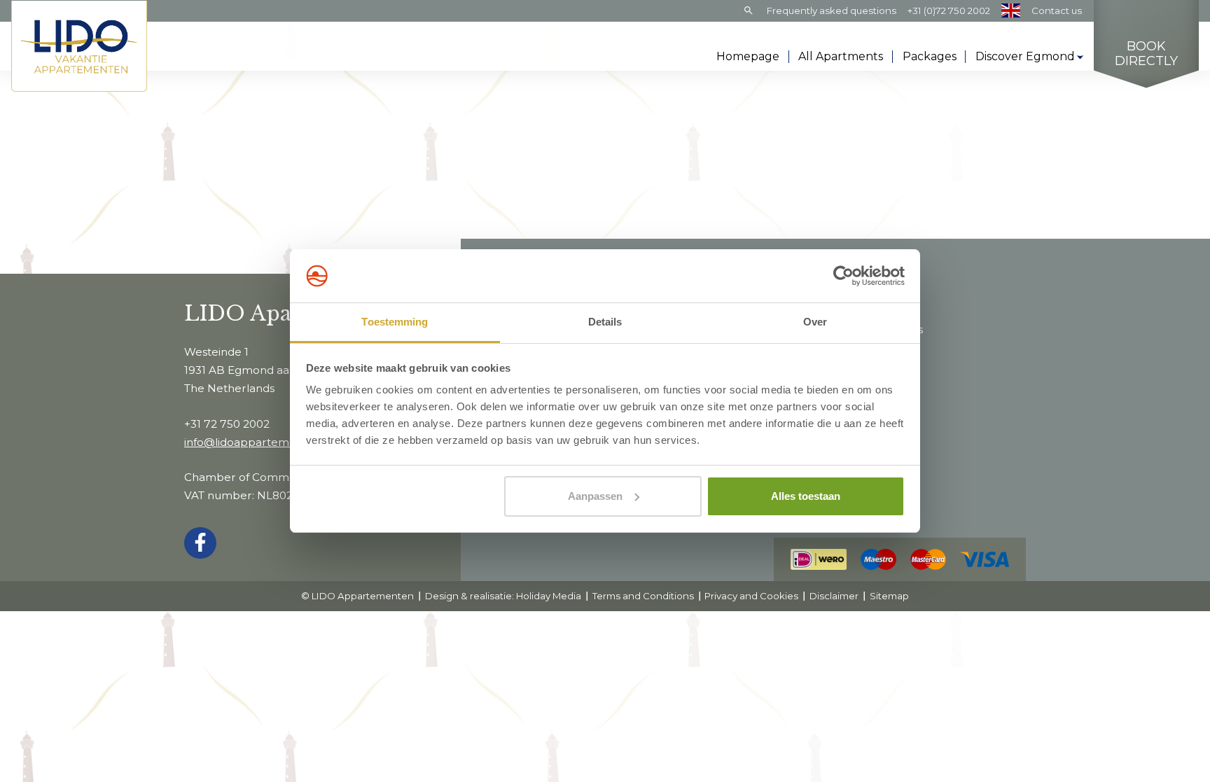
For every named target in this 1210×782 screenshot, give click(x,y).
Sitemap (889, 595)
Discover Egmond (1025, 56)
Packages (930, 56)
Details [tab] (605, 322)
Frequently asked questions (831, 10)
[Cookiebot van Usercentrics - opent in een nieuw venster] (843, 275)
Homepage (747, 56)
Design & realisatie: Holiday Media (503, 595)
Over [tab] (815, 322)
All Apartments (840, 56)
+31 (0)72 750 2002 (949, 10)
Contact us (1056, 10)
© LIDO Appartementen (357, 595)
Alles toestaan (805, 496)
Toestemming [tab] (394, 322)
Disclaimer (833, 595)
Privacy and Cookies (751, 595)
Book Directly (1146, 54)
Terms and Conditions (643, 595)
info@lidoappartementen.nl (258, 442)
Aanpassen (595, 496)
